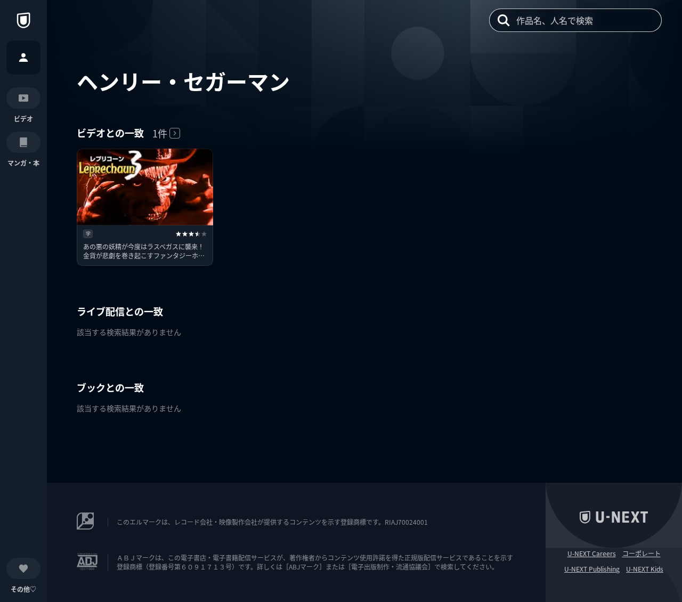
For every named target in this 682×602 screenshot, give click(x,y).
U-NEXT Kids (644, 569)
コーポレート (641, 553)
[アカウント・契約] (23, 57)
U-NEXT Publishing (592, 569)
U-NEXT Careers (591, 553)
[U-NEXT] (23, 20)
